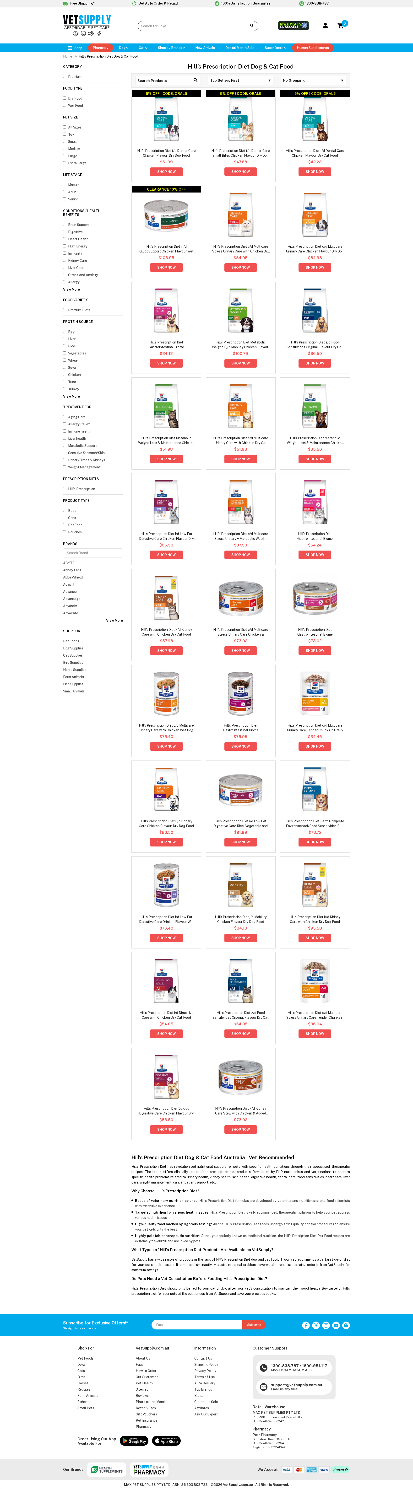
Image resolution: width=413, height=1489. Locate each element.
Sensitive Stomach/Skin (86, 453)
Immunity (75, 253)
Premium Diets (79, 310)
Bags (72, 511)
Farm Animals (73, 677)
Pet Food (75, 525)
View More (71, 289)
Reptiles (83, 1389)
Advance (70, 592)
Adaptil (68, 584)
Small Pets (85, 1408)
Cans (72, 518)
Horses (82, 1383)
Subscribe (254, 1325)
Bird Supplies (73, 662)
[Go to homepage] (87, 35)
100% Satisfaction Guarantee (245, 3)
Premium (75, 77)
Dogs (81, 1364)
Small (72, 142)
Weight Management (84, 467)
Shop (77, 48)
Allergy (74, 282)
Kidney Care (77, 260)
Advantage (71, 599)
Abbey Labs (72, 570)
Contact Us (203, 1358)
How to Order (146, 1371)
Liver (72, 339)
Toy (71, 134)
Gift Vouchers (146, 1414)
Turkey (73, 389)
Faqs (139, 1364)
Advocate (70, 613)
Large (72, 156)
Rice (71, 346)
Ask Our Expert (206, 1414)
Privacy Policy (205, 1371)
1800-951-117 (314, 1366)
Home (67, 56)
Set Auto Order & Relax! (158, 3)
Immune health (79, 431)
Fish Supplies (73, 684)
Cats (81, 1371)
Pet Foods (71, 641)
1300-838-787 (317, 3)
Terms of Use (204, 1377)
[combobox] (189, 26)
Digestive (75, 232)
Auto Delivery (204, 1383)
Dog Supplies (73, 648)
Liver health (77, 438)
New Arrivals (205, 48)
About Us (143, 1358)
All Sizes (75, 127)
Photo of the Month (151, 1402)
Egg (71, 332)
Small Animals (74, 691)
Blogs (198, 1396)
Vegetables (77, 353)
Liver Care (76, 268)
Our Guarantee (147, 1377)
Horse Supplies (74, 670)
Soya (72, 368)
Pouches (75, 532)
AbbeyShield (73, 577)
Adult (72, 192)
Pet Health (144, 1383)
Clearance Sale (206, 1402)
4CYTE (69, 563)
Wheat (73, 360)
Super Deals (274, 48)
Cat (142, 48)
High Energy (77, 246)
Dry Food (75, 98)
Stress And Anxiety (83, 275)
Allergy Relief (79, 424)
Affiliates (201, 1408)
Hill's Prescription (81, 489)
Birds (81, 1377)
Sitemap (142, 1389)
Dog (122, 48)
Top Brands (203, 1389)
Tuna (72, 382)
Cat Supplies (73, 655)
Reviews (142, 1396)
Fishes (82, 1402)
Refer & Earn (146, 1408)
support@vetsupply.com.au (296, 1385)
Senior (73, 199)
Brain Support (78, 225)
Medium (74, 149)
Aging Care (77, 417)
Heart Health (78, 239)
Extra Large (77, 163)
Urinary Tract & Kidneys (86, 460)
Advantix (70, 606)
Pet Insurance (147, 1420)
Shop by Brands (170, 48)
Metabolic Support (82, 446)
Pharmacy (101, 48)
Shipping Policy (206, 1364)
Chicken (74, 375)
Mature (73, 185)
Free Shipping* (81, 3)
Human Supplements (313, 48)
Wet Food (75, 105)
